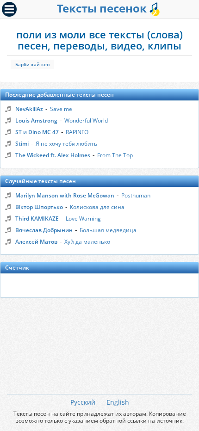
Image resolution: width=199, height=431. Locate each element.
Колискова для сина (97, 207)
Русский (82, 402)
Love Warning (83, 218)
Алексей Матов (36, 242)
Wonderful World (86, 120)
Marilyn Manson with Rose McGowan (64, 195)
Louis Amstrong (36, 120)
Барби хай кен (32, 64)
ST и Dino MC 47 (37, 132)
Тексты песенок (103, 8)
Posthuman (135, 195)
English (117, 402)
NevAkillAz (29, 109)
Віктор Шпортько (39, 207)
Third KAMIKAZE (37, 218)
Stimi (22, 144)
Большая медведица (108, 230)
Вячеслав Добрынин (44, 230)
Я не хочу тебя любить (66, 144)
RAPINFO (77, 132)
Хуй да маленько (87, 242)
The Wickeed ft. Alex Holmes (52, 155)
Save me (61, 109)
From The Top (115, 155)
